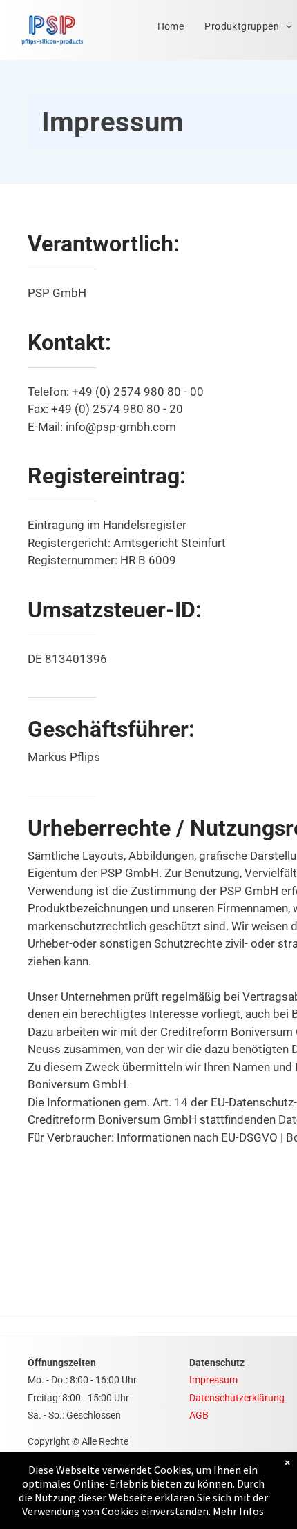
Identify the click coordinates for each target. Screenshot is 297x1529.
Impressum (213, 1379)
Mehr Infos (238, 1511)
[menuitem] (171, 27)
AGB (199, 1415)
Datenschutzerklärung (237, 1397)
